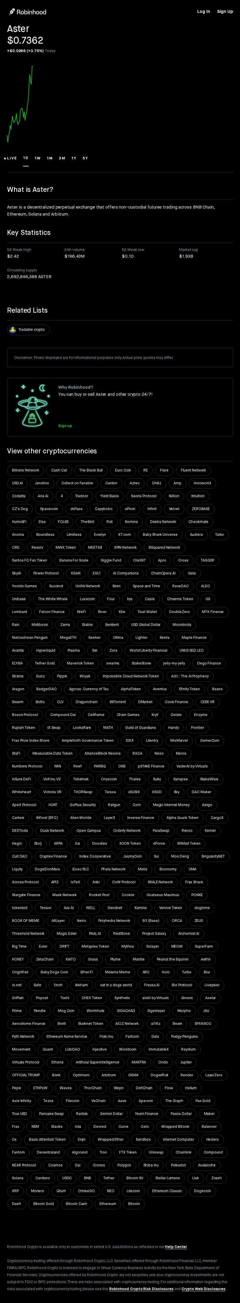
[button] (12, 160)
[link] (203, 11)
